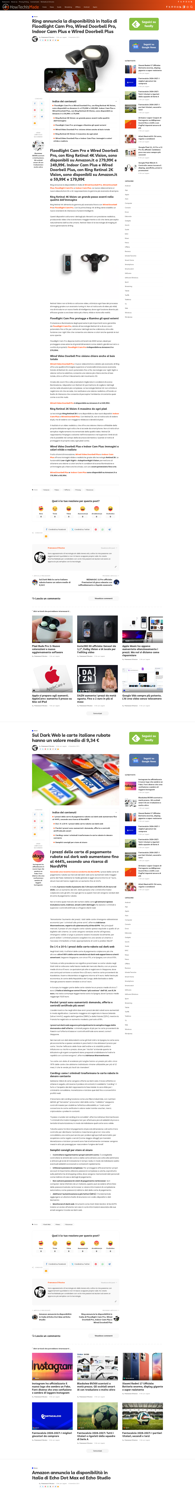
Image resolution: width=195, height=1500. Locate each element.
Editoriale (128, 216)
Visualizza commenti (104, 598)
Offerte (67, 490)
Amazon (46, 490)
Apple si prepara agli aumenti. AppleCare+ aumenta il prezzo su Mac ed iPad (52, 698)
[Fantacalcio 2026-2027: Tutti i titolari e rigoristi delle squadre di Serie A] (130, 95)
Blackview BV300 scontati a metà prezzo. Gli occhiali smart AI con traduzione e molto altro (38, 160)
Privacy (78, 490)
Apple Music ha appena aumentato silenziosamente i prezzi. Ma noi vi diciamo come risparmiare (140, 651)
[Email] (58, 40)
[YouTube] (189, 2)
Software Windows (131, 278)
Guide (127, 229)
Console (128, 208)
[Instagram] (186, 2)
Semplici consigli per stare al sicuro (71, 842)
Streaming (128, 286)
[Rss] (191, 2)
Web (126, 308)
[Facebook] (178, 2)
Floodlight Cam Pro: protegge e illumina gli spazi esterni (80, 125)
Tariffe (127, 295)
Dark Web (47, 1224)
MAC (126, 234)
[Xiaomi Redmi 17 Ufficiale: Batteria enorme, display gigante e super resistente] (130, 69)
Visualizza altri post (108, 548)
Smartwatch (129, 269)
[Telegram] (55, 40)
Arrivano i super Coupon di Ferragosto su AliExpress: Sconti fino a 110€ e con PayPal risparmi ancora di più (149, 123)
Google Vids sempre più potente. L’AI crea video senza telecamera (142, 697)
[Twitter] (181, 2)
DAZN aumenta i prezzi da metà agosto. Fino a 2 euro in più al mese (96, 698)
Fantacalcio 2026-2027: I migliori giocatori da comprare (149, 81)
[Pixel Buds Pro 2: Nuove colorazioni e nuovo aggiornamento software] (52, 629)
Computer (128, 203)
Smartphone (129, 264)
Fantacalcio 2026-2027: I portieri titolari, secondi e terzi (149, 107)
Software (128, 273)
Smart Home (129, 260)
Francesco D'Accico (47, 37)
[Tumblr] (50, 40)
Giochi (127, 225)
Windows (128, 313)
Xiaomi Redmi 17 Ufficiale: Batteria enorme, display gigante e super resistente (150, 67)
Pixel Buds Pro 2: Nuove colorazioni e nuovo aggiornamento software (47, 649)
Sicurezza (90, 490)
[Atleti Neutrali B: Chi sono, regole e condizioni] (130, 139)
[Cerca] (191, 7)
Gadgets (128, 221)
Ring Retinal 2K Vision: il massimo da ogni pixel (76, 134)
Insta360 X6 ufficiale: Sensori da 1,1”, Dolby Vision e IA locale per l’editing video (96, 649)
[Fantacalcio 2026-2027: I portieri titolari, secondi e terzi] (130, 108)
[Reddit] (53, 40)
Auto (126, 199)
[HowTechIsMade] (20, 7)
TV (126, 304)
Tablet (127, 291)
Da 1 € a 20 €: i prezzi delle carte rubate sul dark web (79, 824)
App (126, 190)
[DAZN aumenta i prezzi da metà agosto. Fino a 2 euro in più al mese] (97, 678)
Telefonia (128, 300)
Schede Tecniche (130, 256)
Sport (127, 282)
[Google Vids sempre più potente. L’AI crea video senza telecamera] (142, 678)
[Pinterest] (183, 2)
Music (127, 238)
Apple (127, 195)
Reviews (128, 251)
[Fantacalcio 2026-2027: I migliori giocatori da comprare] (130, 82)
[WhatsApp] (48, 40)
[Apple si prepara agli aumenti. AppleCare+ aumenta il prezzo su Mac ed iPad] (52, 678)
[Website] (115, 566)
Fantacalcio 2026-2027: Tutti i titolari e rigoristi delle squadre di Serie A (148, 94)
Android (127, 186)
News (36, 16)
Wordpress (128, 317)
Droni (127, 212)
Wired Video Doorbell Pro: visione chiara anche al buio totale (82, 129)
